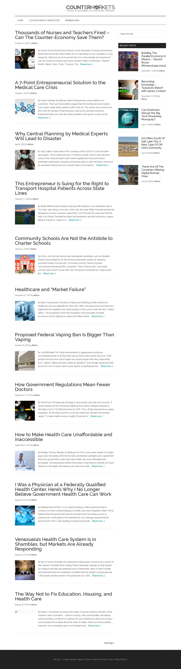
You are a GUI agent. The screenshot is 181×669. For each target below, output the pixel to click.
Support (81, 659)
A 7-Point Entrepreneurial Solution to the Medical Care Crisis (60, 85)
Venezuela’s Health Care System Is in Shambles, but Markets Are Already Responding (55, 544)
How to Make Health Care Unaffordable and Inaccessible (63, 437)
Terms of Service (93, 659)
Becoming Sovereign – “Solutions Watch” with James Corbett (153, 86)
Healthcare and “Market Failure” (50, 289)
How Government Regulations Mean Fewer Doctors (62, 387)
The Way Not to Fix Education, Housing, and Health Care (63, 596)
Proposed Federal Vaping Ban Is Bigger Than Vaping (64, 337)
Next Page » (109, 643)
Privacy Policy (108, 659)
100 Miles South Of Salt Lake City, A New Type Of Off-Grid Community (153, 143)
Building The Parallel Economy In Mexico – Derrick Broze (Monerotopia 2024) (153, 59)
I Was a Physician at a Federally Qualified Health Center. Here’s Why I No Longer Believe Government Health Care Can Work (63, 489)
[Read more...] (86, 64)
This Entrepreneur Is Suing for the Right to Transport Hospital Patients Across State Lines (62, 188)
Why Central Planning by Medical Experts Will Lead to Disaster (61, 136)
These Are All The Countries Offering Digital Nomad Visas (152, 171)
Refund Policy (121, 659)
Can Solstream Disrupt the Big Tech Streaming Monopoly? (151, 114)
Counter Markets (90, 8)
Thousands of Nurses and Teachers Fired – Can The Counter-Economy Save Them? (62, 35)
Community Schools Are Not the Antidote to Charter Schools (64, 240)
